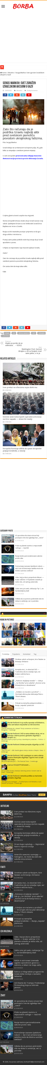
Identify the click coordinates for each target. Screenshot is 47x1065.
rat (14, 333)
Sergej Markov (24, 333)
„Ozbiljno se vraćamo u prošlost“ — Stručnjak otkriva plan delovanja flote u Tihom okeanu (29, 694)
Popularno (16, 654)
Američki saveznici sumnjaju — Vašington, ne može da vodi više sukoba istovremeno (27, 856)
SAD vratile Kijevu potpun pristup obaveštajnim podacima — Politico (22, 739)
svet (33, 333)
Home (4, 73)
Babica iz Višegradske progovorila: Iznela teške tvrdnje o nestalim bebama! (29, 974)
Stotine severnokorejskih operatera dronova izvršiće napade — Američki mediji (22, 418)
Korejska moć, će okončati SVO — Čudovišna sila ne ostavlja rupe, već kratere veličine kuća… (27, 672)
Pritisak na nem (10, 67)
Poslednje (5, 654)
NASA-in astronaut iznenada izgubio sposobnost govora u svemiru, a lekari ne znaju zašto (27, 962)
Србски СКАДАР (14, 765)
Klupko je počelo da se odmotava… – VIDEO (13, 343)
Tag (35, 654)
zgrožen (5, 336)
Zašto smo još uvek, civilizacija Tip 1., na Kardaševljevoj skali (28, 951)
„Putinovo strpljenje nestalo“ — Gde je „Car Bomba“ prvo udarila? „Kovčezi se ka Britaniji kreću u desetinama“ (30, 683)
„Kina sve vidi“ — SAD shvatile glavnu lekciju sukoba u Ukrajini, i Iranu (22, 750)
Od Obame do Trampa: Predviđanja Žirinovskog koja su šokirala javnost (29, 985)
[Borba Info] (23, 6)
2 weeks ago (34, 761)
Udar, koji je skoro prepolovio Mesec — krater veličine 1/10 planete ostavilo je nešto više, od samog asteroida (29, 579)
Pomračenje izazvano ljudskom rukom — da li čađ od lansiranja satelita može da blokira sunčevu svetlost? (29, 568)
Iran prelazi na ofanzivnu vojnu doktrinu (20, 387)
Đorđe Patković (14, 723)
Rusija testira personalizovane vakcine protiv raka (27, 1023)
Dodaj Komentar (32, 90)
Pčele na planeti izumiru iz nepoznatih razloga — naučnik (27, 1013)
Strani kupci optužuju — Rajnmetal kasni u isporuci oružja (29, 845)
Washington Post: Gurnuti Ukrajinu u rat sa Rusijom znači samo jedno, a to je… (30, 350)
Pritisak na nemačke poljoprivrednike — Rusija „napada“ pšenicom (29, 921)
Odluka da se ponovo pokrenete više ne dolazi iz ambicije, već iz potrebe (28, 1048)
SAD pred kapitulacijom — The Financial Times (15, 761)
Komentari (26, 654)
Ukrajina (42, 333)
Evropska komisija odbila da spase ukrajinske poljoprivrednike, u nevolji (22, 449)
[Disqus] (23, 497)
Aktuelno (11, 73)
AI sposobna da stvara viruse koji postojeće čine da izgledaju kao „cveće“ (28, 1003)
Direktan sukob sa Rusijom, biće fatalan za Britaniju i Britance (28, 874)
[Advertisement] (23, 36)
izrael (7, 333)
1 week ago (12, 730)
